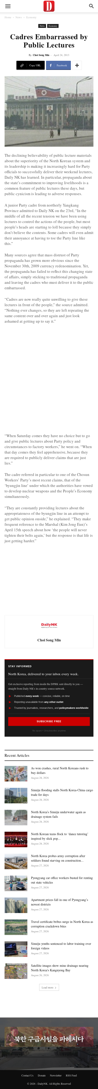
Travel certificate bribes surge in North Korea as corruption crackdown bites (62, 923)
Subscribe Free (49, 721)
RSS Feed (71, 1075)
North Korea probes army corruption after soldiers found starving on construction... (58, 858)
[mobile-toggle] (7, 6)
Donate (42, 1075)
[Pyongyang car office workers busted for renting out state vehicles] (16, 883)
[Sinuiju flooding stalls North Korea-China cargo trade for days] (16, 796)
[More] (77, 65)
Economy (31, 17)
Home (8, 17)
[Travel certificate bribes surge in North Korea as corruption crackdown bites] (16, 927)
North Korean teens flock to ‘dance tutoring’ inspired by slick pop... (59, 836)
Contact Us (27, 1075)
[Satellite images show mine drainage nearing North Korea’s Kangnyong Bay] (16, 971)
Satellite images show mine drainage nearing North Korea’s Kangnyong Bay (59, 967)
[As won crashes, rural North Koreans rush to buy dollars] (16, 774)
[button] (91, 6)
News (18, 17)
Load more (47, 987)
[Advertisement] (49, 379)
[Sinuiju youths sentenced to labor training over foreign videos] (16, 949)
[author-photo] (49, 633)
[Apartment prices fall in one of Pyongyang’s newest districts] (16, 905)
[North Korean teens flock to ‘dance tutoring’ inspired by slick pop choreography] (16, 839)
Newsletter (56, 1075)
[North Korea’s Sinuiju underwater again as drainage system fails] (16, 818)
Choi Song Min (41, 55)
